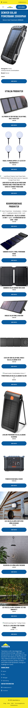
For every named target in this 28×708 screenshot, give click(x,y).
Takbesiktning (5, 680)
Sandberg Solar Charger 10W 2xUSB (14, 288)
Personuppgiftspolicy (20, 703)
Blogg (5, 703)
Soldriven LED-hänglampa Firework (14, 565)
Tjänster (4, 671)
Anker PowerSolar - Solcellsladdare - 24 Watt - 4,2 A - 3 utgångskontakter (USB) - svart (14, 218)
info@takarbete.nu (22, 2)
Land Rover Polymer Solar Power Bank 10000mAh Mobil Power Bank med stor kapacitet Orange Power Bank (14, 185)
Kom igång (21, 7)
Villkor (12, 703)
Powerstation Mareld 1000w (14, 479)
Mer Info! (14, 81)
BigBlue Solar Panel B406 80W (14, 315)
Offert (3, 674)
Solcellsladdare (15, 70)
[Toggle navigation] (3, 7)
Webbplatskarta (14, 705)
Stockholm (5, 2)
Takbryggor (4, 677)
